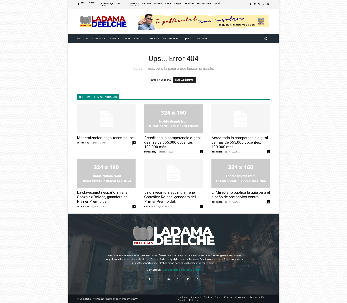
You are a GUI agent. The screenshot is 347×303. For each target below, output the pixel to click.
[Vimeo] (263, 4)
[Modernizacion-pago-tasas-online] (106, 118)
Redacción (217, 151)
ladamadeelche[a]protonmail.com (181, 269)
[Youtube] (268, 4)
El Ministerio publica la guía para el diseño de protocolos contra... (240, 194)
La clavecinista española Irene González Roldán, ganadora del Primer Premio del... (103, 197)
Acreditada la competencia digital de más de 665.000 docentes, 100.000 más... (172, 142)
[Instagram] (255, 4)
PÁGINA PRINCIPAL (184, 80)
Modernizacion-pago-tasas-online (105, 138)
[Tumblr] (187, 278)
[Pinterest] (178, 278)
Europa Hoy (83, 142)
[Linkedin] (168, 278)
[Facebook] (250, 4)
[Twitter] (259, 4)
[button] (266, 38)
